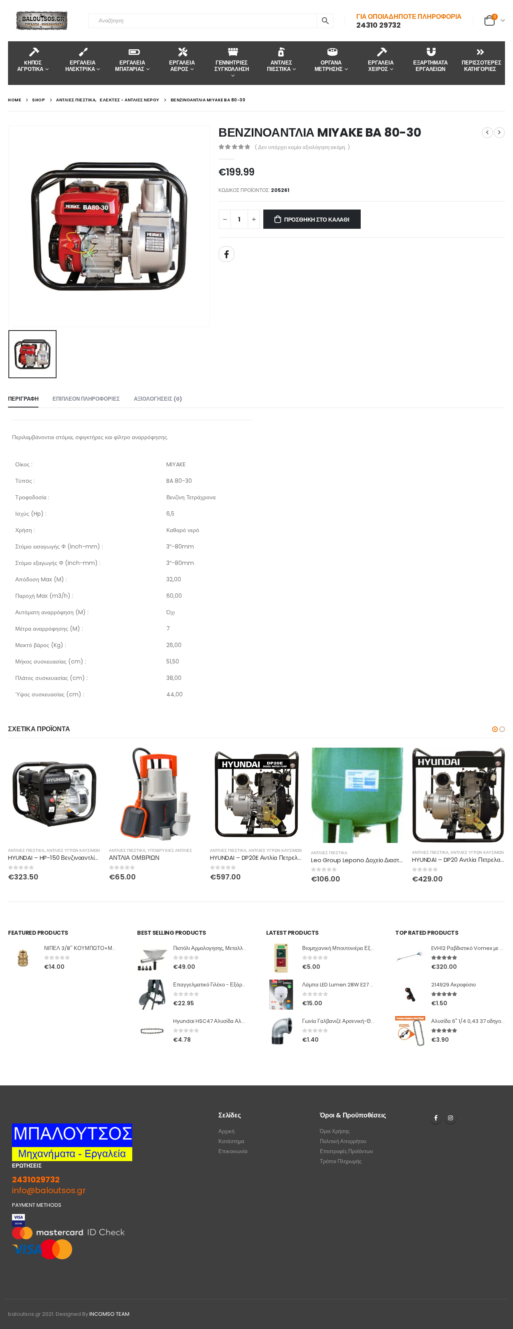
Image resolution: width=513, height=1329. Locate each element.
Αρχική (226, 1131)
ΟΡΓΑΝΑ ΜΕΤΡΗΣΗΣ (329, 66)
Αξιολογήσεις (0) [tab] (158, 399)
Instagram (450, 1118)
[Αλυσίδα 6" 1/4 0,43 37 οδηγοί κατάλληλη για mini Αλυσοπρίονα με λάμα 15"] (410, 1031)
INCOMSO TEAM (109, 1314)
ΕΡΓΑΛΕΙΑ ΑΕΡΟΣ (182, 66)
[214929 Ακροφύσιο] (410, 995)
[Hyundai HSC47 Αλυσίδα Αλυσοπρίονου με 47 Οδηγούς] (152, 1031)
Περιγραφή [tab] (23, 399)
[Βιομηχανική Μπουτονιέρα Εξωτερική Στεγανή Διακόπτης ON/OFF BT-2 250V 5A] (281, 958)
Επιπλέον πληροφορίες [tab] (86, 399)
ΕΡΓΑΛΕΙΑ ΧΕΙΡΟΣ (381, 66)
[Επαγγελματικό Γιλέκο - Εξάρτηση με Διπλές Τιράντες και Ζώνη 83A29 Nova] (152, 995)
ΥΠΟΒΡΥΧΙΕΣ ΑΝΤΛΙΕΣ (169, 850)
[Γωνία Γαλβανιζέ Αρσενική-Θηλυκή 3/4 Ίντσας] (281, 1031)
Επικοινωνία (233, 1151)
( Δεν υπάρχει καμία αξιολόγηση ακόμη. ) (302, 147)
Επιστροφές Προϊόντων (346, 1151)
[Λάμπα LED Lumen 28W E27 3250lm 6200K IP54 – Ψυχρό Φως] (281, 995)
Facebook (226, 254)
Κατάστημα (231, 1141)
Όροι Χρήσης (334, 1131)
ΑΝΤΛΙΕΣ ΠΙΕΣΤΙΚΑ (279, 66)
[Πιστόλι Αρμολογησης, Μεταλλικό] (152, 958)
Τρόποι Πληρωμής (341, 1161)
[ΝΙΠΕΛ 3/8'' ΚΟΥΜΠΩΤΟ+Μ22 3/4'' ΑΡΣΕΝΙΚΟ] (23, 958)
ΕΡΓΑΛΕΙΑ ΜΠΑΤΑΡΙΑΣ (130, 66)
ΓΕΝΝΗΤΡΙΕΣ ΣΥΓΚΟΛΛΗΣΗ (231, 66)
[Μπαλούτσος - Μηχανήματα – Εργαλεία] (42, 20)
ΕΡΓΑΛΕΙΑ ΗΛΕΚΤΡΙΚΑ (80, 66)
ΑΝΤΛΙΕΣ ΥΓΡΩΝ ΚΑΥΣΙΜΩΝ (73, 850)
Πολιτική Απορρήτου (343, 1141)
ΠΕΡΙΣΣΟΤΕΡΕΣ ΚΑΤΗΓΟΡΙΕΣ (481, 66)
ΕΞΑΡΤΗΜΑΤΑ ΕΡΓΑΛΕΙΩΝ (430, 66)
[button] (495, 729)
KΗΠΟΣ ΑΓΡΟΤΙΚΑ (30, 66)
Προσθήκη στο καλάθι (316, 220)
